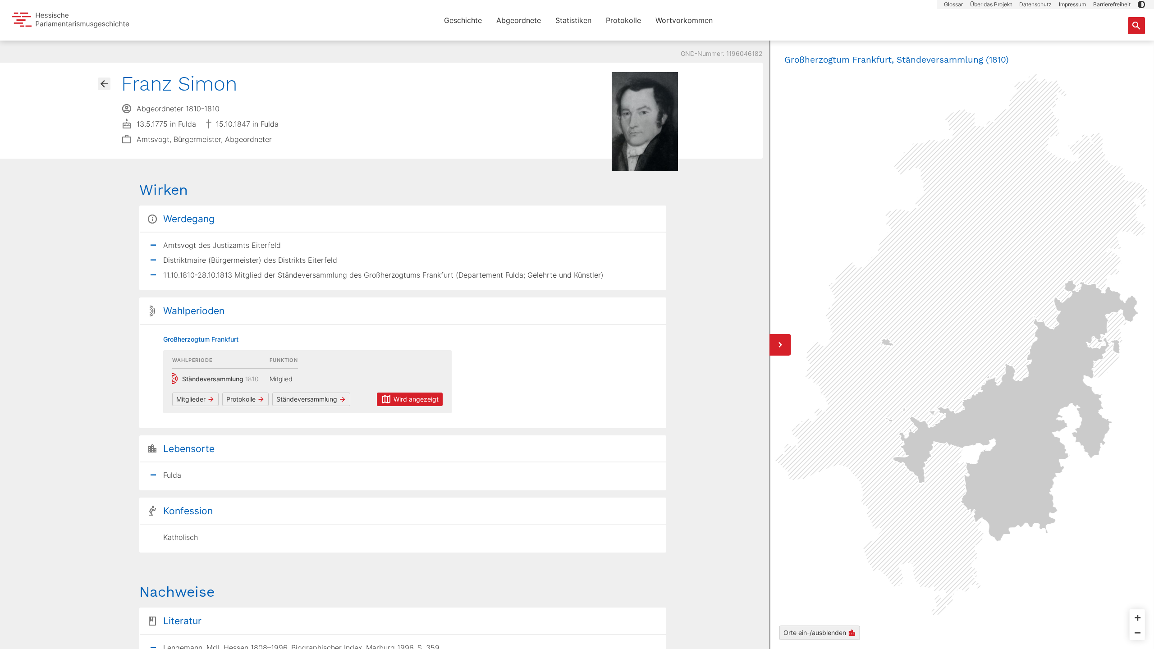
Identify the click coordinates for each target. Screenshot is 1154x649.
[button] (1141, 4)
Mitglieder (191, 399)
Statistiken (573, 20)
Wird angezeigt (416, 399)
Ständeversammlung (306, 399)
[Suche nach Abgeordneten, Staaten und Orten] (1136, 25)
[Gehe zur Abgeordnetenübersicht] (104, 84)
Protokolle (623, 20)
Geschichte (463, 20)
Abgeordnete (518, 20)
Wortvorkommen (684, 20)
